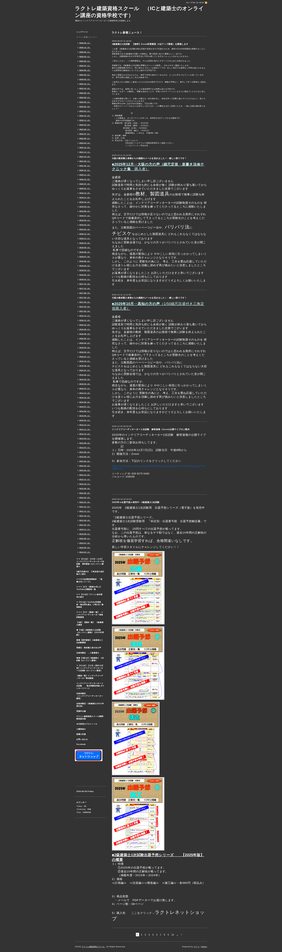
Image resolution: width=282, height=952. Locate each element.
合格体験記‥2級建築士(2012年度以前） (90, 705)
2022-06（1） (85, 138)
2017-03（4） (85, 307)
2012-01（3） (85, 502)
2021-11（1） (85, 152)
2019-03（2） (85, 225)
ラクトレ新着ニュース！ (86, 37)
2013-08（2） (85, 443)
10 (173, 935)
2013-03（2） (85, 466)
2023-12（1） (85, 84)
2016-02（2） (85, 352)
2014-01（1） (85, 420)
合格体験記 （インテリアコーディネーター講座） (91, 695)
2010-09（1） (85, 534)
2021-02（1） (85, 166)
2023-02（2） (85, 107)
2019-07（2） (85, 216)
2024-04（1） (85, 75)
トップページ (82, 32)
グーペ (196, 947)
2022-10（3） (85, 125)
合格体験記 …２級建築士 (88, 653)
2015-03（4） (85, 379)
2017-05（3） (85, 297)
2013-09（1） (85, 438)
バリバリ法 (177, 227)
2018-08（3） (85, 252)
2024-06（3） (85, 70)
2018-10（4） (85, 243)
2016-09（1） (85, 329)
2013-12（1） (85, 425)
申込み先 (144, 145)
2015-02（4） (85, 384)
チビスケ (122, 233)
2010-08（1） (85, 538)
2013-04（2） (85, 461)
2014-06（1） (85, 411)
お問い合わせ (82, 739)
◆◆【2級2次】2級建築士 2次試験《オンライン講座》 (90, 659)
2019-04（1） (85, 220)
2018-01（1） (85, 279)
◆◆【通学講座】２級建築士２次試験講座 (89, 641)
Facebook (81, 744)
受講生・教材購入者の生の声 (88, 648)
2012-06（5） (85, 488)
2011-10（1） (85, 516)
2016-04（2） (85, 343)
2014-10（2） (85, 397)
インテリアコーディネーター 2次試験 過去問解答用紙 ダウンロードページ (90, 685)
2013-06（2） (85, 452)
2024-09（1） (85, 61)
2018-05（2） (85, 266)
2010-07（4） (85, 543)
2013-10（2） (85, 434)
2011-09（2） (85, 520)
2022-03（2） (85, 143)
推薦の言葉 (81, 734)
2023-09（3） (85, 93)
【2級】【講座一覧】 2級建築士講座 (90, 623)
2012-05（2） (85, 493)
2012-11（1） (85, 479)
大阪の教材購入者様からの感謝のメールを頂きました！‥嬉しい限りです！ (149, 158)
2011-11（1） (85, 511)
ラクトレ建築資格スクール (93, 947)
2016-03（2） (85, 347)
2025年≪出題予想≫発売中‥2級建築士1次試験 (136, 502)
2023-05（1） (85, 102)
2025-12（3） (85, 47)
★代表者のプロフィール (86, 724)
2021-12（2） (85, 147)
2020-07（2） (85, 184)
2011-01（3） (85, 525)
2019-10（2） (85, 202)
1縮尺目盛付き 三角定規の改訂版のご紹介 (90, 573)
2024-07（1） (85, 66)
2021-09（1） (85, 161)
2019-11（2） (85, 197)
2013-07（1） (85, 448)
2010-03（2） (85, 552)
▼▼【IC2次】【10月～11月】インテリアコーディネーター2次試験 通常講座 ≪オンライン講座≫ (90, 562)
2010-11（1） (85, 529)
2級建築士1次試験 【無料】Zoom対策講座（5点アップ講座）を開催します (150, 44)
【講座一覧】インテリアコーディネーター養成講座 (89, 677)
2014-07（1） (85, 407)
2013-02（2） (85, 470)
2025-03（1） (85, 56)
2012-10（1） (85, 484)
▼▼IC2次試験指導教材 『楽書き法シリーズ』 (89, 580)
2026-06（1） (85, 43)
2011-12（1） (85, 507)
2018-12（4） (85, 234)
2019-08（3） (85, 211)
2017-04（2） (85, 302)
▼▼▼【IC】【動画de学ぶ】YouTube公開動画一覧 (89, 588)
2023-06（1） (85, 97)
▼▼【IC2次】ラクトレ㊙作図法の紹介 (89, 595)
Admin (204, 947)
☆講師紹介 (81, 729)
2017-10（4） (85, 288)
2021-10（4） (85, 157)
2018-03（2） (85, 270)
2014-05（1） (85, 416)
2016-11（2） (85, 320)
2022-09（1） (85, 129)
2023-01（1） (85, 111)
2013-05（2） (85, 457)
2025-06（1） (85, 52)
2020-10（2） (85, 179)
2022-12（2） (85, 116)
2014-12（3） (85, 393)
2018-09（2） (85, 247)
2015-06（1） (85, 375)
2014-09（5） (85, 402)
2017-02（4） (85, 311)
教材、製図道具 (152, 193)
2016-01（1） (85, 357)
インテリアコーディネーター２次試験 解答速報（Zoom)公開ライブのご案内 (151, 429)
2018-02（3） (85, 275)
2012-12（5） (85, 475)
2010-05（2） (85, 548)
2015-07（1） (85, 370)
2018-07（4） (85, 257)
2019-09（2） (85, 207)
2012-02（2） (85, 498)
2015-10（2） (85, 361)
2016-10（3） (85, 325)
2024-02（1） (85, 79)
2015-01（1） (85, 388)
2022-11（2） (85, 120)
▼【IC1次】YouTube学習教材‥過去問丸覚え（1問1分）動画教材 (90, 604)
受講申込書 (81, 711)
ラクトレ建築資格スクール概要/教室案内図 (90, 717)
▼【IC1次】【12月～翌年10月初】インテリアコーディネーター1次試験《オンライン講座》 (91, 668)
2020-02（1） (85, 188)
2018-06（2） (85, 261)
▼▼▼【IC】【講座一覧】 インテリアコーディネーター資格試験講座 (89, 614)
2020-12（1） (85, 170)
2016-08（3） (85, 334)
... (177, 935)
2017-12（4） (85, 284)
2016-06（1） (85, 338)
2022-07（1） (85, 134)
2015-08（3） (85, 366)
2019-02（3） (85, 229)
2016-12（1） (85, 316)
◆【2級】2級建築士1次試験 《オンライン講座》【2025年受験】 (90, 632)
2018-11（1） (85, 238)
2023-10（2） (85, 88)
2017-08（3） (85, 293)
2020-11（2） (85, 175)
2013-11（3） (85, 429)
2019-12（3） (85, 193)
